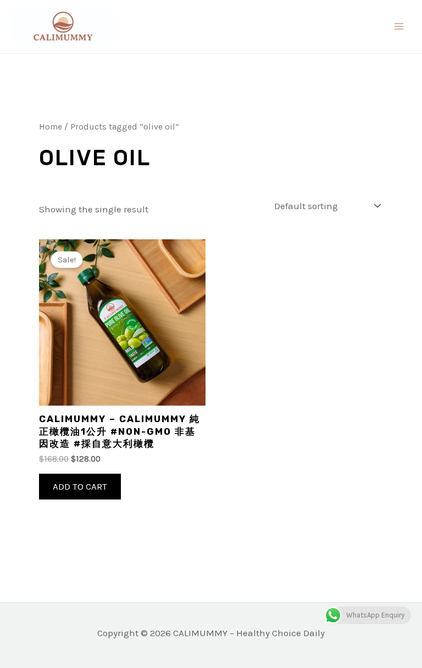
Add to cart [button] (80, 486)
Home (50, 127)
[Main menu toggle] (399, 26)
